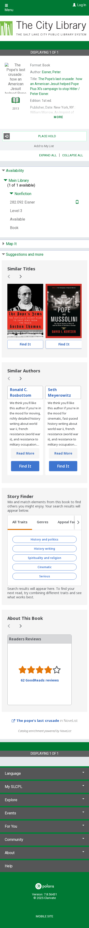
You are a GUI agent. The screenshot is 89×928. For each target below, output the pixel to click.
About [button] (9, 853)
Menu (9, 10)
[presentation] (25, 311)
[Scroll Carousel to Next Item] (20, 276)
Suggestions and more (24, 254)
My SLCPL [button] (13, 786)
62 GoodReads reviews (40, 680)
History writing (44, 549)
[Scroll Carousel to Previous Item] (9, 276)
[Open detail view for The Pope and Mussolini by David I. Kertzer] (64, 311)
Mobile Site (44, 916)
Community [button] (14, 839)
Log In (81, 5)
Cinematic (44, 567)
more (58, 117)
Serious (44, 576)
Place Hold (47, 136)
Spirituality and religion (44, 558)
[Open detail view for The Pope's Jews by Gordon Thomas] (25, 311)
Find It (25, 344)
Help (9, 866)
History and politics (44, 539)
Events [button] (10, 813)
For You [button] (11, 826)
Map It (11, 244)
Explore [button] (11, 800)
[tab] (20, 522)
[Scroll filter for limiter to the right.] (78, 522)
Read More (25, 453)
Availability (15, 170)
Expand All (48, 155)
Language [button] (13, 773)
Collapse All (72, 155)
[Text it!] (76, 202)
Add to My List (44, 146)
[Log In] (73, 5)
